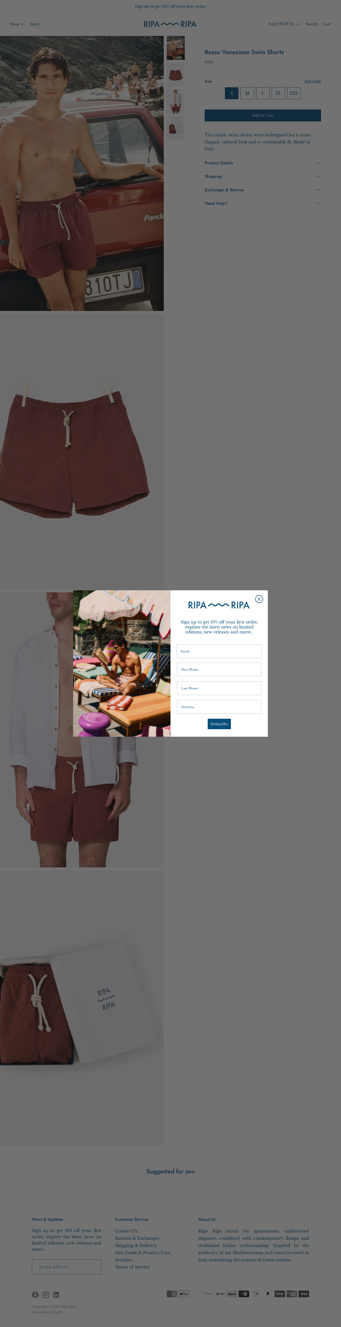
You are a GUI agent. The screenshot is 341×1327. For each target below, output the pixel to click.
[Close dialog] (259, 599)
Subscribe (219, 723)
